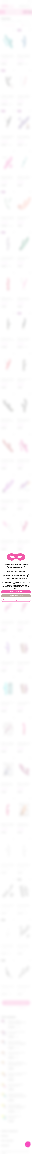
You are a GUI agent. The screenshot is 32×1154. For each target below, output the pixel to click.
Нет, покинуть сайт (16, 596)
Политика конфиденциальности (16, 600)
